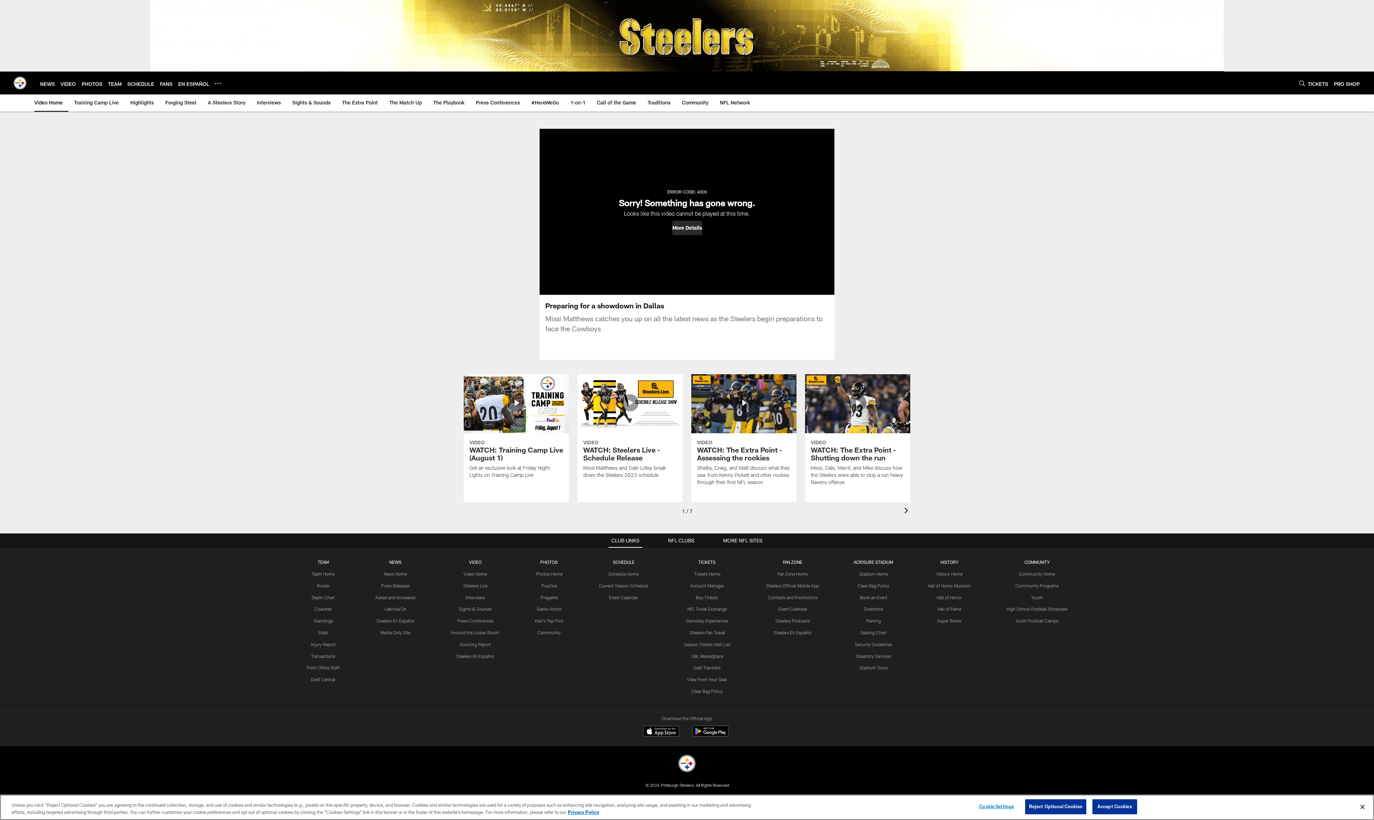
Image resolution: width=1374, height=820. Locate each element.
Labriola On (395, 608)
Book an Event (873, 597)
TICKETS (707, 562)
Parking (873, 620)
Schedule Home (623, 573)
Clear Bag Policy (707, 691)
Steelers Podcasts (792, 620)
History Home (949, 573)
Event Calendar (623, 597)
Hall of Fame (949, 608)
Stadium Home (873, 573)
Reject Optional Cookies (1055, 806)
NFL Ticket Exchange (707, 608)
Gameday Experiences (707, 620)
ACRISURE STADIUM (873, 562)
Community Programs (1037, 585)
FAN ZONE (792, 562)
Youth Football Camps (1036, 620)
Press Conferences (475, 620)
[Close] (1362, 807)
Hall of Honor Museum (949, 585)
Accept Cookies (1114, 806)
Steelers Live (475, 585)
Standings (323, 620)
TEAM (323, 562)
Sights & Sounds (475, 608)
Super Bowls (949, 620)
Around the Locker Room (475, 632)
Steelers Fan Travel (707, 632)
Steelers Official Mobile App (792, 585)
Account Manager (707, 585)
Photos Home (549, 573)
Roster (323, 585)
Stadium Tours (873, 667)
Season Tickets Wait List (707, 644)
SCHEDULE (623, 562)
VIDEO (475, 562)
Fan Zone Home (793, 573)
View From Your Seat (707, 679)
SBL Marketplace (707, 656)
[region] (687, 807)
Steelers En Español (395, 620)
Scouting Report (475, 644)
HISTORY (949, 562)
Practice (549, 585)
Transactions (323, 656)
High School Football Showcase (1037, 608)
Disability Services (873, 656)
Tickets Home (707, 573)
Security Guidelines (873, 644)
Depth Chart (323, 597)
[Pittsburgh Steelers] (687, 764)
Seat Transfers (707, 667)
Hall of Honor (949, 597)
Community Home (1037, 573)
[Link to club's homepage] (20, 83)
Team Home (323, 573)
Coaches (323, 608)
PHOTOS (549, 562)
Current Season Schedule (623, 585)
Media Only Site (395, 632)
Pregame (549, 597)
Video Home (475, 573)
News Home (395, 573)
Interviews (475, 597)
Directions (873, 608)
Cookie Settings (996, 806)
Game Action (549, 608)
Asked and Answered (395, 597)
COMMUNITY (1037, 562)
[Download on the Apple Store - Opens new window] (661, 732)
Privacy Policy (583, 812)
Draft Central (323, 679)
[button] (687, 228)
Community (549, 632)
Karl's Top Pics (549, 620)
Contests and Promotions (793, 597)
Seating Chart (873, 632)
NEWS (395, 562)
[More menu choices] (218, 83)
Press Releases (395, 585)
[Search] (1302, 83)
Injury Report (323, 644)
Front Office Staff (323, 667)
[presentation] (907, 511)
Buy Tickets (707, 597)
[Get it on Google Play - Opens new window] (710, 734)
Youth (1037, 597)
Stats (323, 632)
